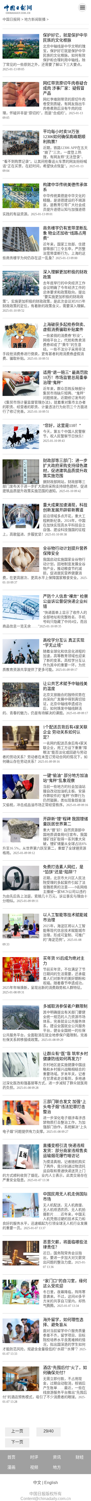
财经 (80, 1457)
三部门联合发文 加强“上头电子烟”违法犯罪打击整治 (64, 1106)
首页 (11, 1457)
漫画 (11, 1467)
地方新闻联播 (35, 19)
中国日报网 (11, 19)
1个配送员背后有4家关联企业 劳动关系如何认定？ (65, 732)
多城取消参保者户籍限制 (65, 1006)
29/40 (48, 1431)
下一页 (17, 1442)
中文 (37, 1482)
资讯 (57, 1457)
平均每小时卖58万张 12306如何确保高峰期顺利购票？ (64, 136)
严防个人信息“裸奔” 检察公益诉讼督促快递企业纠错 (65, 601)
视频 (34, 1467)
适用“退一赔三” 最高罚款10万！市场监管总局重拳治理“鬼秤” (65, 377)
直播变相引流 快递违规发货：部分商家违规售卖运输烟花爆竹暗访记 (65, 1150)
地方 (57, 1467)
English (51, 1482)
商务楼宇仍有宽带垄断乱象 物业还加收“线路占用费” (65, 233)
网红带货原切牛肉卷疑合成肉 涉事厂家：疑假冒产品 (65, 88)
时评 (34, 1457)
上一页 (17, 1431)
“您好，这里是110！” (62, 425)
